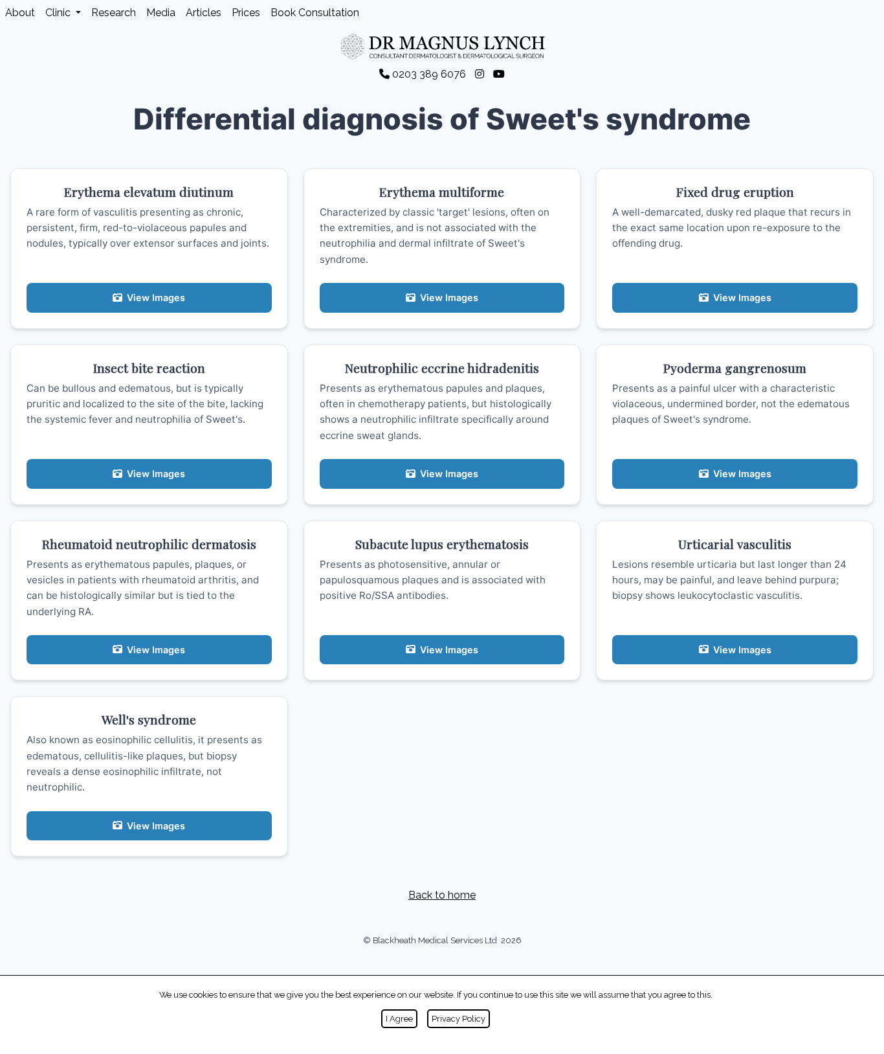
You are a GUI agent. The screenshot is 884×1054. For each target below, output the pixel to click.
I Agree (399, 1019)
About (20, 12)
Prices (246, 12)
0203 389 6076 (429, 74)
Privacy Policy (458, 1019)
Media (160, 12)
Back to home (442, 895)
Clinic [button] (59, 12)
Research (113, 12)
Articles (203, 12)
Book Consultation (315, 12)
